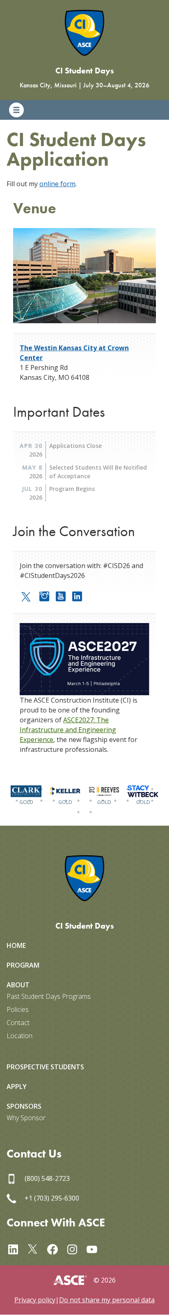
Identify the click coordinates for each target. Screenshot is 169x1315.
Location (19, 1035)
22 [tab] (127, 801)
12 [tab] (152, 789)
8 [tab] (103, 789)
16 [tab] (54, 801)
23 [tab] (140, 801)
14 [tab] (29, 801)
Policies (18, 1009)
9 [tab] (115, 789)
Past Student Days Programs (49, 996)
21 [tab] (115, 801)
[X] (36, 1248)
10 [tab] (127, 789)
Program (23, 965)
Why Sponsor (26, 1117)
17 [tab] (66, 801)
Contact (18, 1022)
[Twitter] (29, 595)
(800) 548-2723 (46, 1178)
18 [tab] (78, 801)
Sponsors (24, 1106)
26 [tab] (91, 812)
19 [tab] (91, 801)
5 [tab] (66, 789)
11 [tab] (140, 789)
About (18, 984)
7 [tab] (91, 789)
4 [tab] (54, 789)
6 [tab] (78, 789)
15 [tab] (41, 801)
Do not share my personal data (107, 1299)
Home (16, 945)
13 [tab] (17, 801)
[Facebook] (56, 1248)
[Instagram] (47, 595)
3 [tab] (41, 789)
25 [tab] (78, 812)
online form (57, 183)
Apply (17, 1086)
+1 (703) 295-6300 (51, 1198)
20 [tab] (103, 801)
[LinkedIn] (80, 595)
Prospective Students (45, 1066)
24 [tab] (152, 801)
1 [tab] (17, 789)
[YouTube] (64, 595)
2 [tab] (29, 789)
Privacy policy (34, 1299)
